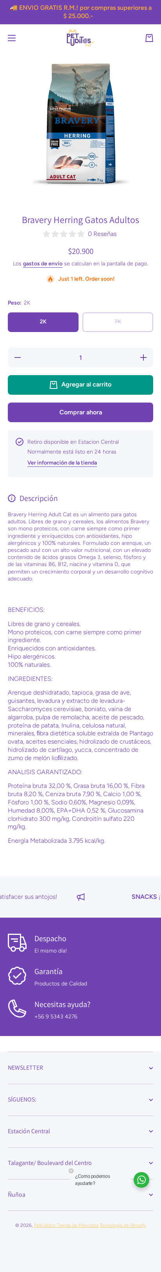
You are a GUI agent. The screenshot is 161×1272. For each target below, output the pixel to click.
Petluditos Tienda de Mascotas (66, 1225)
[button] (149, 38)
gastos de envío (43, 263)
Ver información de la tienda (62, 462)
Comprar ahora (80, 412)
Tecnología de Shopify (123, 1225)
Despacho (50, 938)
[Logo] (80, 38)
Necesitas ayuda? (62, 1004)
